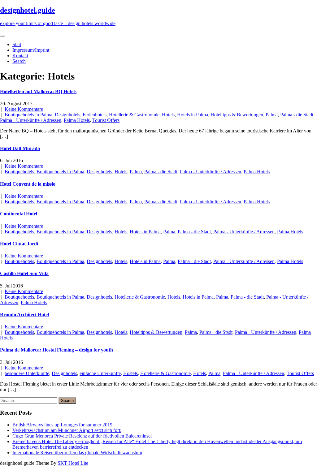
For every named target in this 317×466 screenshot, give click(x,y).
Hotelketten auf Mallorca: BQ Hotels (38, 91)
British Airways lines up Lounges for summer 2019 (62, 424)
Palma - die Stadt (296, 114)
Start (16, 44)
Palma (272, 114)
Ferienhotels (94, 114)
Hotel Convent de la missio (27, 184)
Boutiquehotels (19, 171)
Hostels (130, 373)
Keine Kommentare (24, 109)
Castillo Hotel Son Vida (24, 273)
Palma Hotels (77, 120)
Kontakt (20, 55)
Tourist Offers (105, 120)
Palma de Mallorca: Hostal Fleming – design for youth (56, 349)
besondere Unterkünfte (27, 373)
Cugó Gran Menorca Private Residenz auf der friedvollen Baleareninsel (82, 435)
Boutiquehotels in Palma (28, 114)
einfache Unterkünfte (100, 373)
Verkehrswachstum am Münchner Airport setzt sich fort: (66, 430)
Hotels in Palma (192, 114)
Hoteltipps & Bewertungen (237, 114)
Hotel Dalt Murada (20, 148)
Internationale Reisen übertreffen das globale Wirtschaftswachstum (77, 452)
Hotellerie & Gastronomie (134, 114)
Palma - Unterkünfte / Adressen (30, 120)
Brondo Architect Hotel (24, 314)
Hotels (168, 114)
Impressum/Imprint (30, 50)
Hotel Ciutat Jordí (19, 243)
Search (19, 61)
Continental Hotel (18, 213)
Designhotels (67, 114)
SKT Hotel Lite (73, 463)
